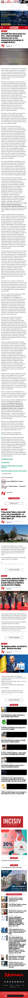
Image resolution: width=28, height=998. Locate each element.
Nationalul (8, 46)
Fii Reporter (5, 985)
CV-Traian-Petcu (5, 462)
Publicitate (12, 985)
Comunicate (17, 985)
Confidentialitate (13, 987)
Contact (23, 985)
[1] (7, 297)
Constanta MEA (4, 867)
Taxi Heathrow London (6, 860)
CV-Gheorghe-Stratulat (7, 459)
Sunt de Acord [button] (20, 995)
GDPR (19, 987)
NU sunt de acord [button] (11, 995)
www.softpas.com (16, 860)
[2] (17, 297)
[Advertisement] (14, 805)
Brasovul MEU (12, 867)
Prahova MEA (18, 867)
